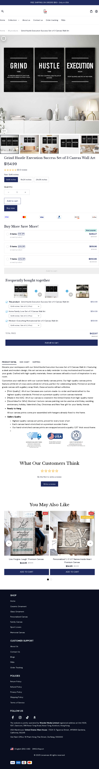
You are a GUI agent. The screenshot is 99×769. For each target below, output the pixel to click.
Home (2, 31)
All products (13, 31)
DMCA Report (38, 749)
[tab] (48, 579)
